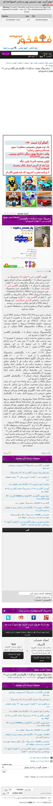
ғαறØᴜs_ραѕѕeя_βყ (15, 677)
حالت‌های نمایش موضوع (11, 217)
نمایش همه (24, 610)
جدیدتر (38, 600)
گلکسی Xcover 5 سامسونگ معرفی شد (32, 503)
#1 (50, 271)
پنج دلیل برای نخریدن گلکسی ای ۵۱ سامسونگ (29, 472)
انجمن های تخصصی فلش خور (41, 63)
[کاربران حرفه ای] (34, 267)
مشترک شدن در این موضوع (39, 761)
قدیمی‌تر (46, 600)
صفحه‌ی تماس (45, 793)
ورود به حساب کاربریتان (14, 655)
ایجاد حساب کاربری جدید (41, 659)
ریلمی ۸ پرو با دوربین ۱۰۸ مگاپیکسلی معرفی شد (29, 484)
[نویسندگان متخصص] (26, 267)
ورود (41, 56)
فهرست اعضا (8, 48)
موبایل (26, 63)
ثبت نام (31, 56)
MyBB (30, 802)
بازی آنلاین (33, 48)
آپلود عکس (22, 48)
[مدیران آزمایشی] (30, 267)
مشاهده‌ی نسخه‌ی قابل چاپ (39, 758)
